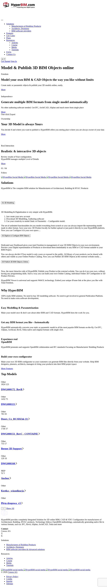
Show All (10, 508)
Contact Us (11, 54)
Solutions (10, 24)
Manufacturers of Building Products (26, 26)
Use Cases (10, 35)
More (3, 90)
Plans (8, 38)
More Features (7, 368)
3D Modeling (8, 203)
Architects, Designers (20, 28)
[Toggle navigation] (2, 20)
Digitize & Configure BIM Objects (15, 236)
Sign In (14, 61)
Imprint (9, 581)
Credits (9, 579)
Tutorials (15, 50)
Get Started (5, 61)
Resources (10, 40)
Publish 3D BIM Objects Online (15, 262)
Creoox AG (12, 572)
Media (14, 47)
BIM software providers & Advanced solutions (25, 549)
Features (9, 33)
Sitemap (9, 584)
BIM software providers (21, 31)
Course (14, 45)
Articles (14, 43)
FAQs (8, 52)
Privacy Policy (12, 576)
